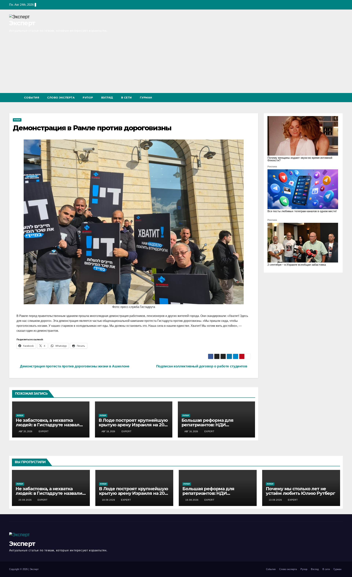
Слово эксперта (61, 97)
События (31, 97)
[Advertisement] (176, 65)
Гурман (146, 97)
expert (43, 431)
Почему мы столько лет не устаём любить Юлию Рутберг (300, 491)
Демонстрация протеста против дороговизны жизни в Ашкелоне (74, 366)
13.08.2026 (276, 500)
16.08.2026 (192, 500)
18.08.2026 (109, 500)
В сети (126, 97)
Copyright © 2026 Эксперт (24, 569)
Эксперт (22, 23)
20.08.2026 (25, 500)
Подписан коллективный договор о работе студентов (202, 366)
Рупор (88, 97)
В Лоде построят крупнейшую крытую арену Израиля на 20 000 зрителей (133, 425)
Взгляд (107, 97)
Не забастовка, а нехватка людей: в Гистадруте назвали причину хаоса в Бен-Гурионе (49, 425)
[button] (333, 97)
